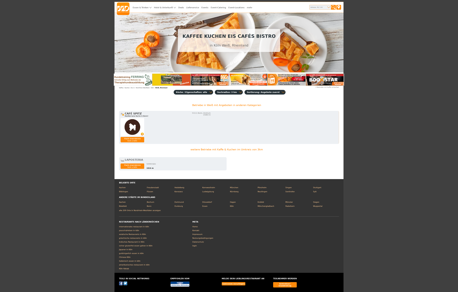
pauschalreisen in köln (129, 230)
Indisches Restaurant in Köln (132, 242)
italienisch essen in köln (130, 261)
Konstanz (178, 192)
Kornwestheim (208, 187)
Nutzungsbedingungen (202, 238)
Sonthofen (290, 192)
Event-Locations (236, 7)
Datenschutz (198, 242)
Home (195, 227)
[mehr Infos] (132, 127)
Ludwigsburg (208, 192)
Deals (181, 7)
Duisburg (178, 206)
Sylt (315, 192)
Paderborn (290, 206)
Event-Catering (218, 7)
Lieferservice (192, 7)
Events (204, 7)
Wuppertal (317, 206)
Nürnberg (234, 192)
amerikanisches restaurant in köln (134, 265)
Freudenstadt (153, 187)
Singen (288, 187)
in (127, 88)
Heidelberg (179, 187)
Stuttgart (317, 187)
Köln (232, 206)
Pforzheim (262, 187)
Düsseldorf (207, 202)
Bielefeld (123, 206)
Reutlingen (262, 192)
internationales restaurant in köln (134, 227)
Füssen (150, 192)
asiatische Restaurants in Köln (132, 234)
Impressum (197, 234)
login (194, 246)
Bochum (150, 202)
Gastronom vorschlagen (233, 284)
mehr (249, 7)
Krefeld (261, 202)
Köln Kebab (124, 269)
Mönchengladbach (266, 206)
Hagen (233, 202)
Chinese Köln (125, 257)
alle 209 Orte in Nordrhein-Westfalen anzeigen (140, 210)
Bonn (149, 206)
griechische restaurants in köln (133, 238)
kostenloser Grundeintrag (285, 285)
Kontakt (195, 230)
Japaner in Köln (126, 249)
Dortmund (179, 202)
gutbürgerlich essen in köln (131, 253)
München (234, 187)
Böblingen (123, 192)
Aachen (122, 187)
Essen (205, 206)
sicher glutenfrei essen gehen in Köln (136, 246)
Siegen (316, 202)
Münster (289, 202)
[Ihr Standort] (338, 7)
